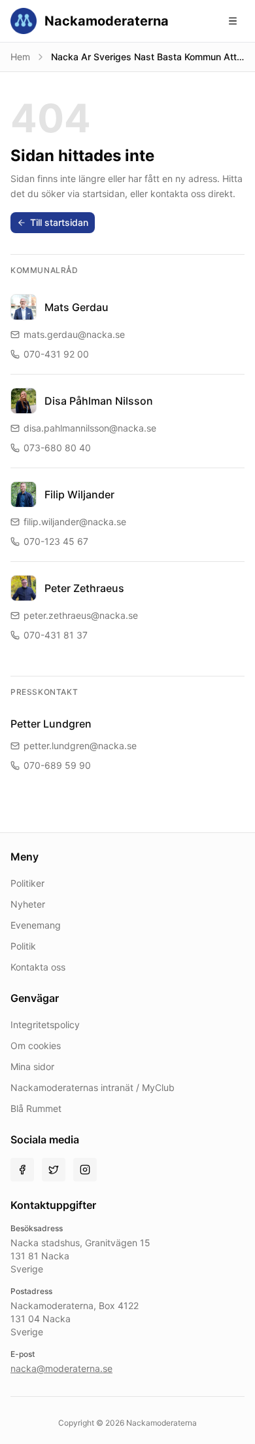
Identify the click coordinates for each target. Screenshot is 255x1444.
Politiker (27, 883)
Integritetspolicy (45, 1024)
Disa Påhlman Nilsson (98, 400)
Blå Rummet (35, 1108)
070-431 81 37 (56, 634)
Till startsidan (59, 222)
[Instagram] (85, 1169)
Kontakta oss (37, 966)
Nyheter (27, 904)
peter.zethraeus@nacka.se (81, 615)
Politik (23, 946)
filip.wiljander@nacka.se (75, 521)
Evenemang (35, 925)
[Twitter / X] (53, 1169)
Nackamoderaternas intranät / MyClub (92, 1087)
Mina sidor (32, 1066)
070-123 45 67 (56, 541)
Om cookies (35, 1045)
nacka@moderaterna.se (61, 1368)
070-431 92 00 (56, 354)
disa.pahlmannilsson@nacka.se (90, 428)
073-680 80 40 (57, 447)
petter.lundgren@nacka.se (80, 745)
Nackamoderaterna (106, 21)
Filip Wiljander (79, 494)
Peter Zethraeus (84, 588)
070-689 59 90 (57, 765)
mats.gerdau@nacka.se (74, 334)
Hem (20, 56)
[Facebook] (22, 1169)
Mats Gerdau (76, 307)
